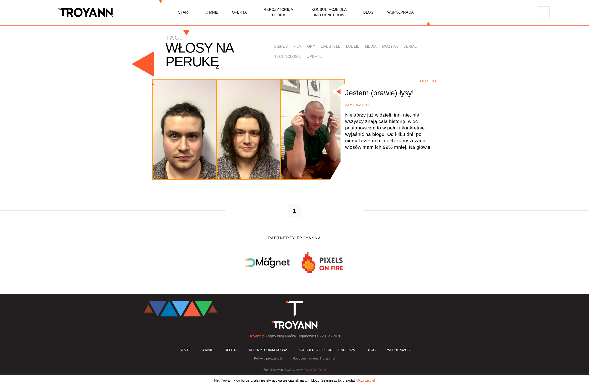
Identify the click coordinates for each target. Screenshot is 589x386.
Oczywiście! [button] (365, 380)
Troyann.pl (256, 336)
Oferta (239, 12)
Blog (368, 12)
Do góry (520, 290)
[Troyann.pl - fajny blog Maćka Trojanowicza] (85, 12)
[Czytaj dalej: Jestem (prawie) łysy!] (248, 129)
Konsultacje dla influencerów (329, 12)
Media (371, 46)
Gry (311, 46)
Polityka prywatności (268, 358)
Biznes (281, 46)
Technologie (287, 56)
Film (297, 46)
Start (184, 12)
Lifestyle (331, 46)
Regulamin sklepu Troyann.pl (314, 358)
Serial (410, 46)
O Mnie (211, 12)
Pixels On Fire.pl (314, 369)
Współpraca (400, 12)
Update (314, 56)
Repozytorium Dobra (279, 12)
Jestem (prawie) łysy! (379, 93)
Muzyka (390, 46)
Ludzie (352, 46)
